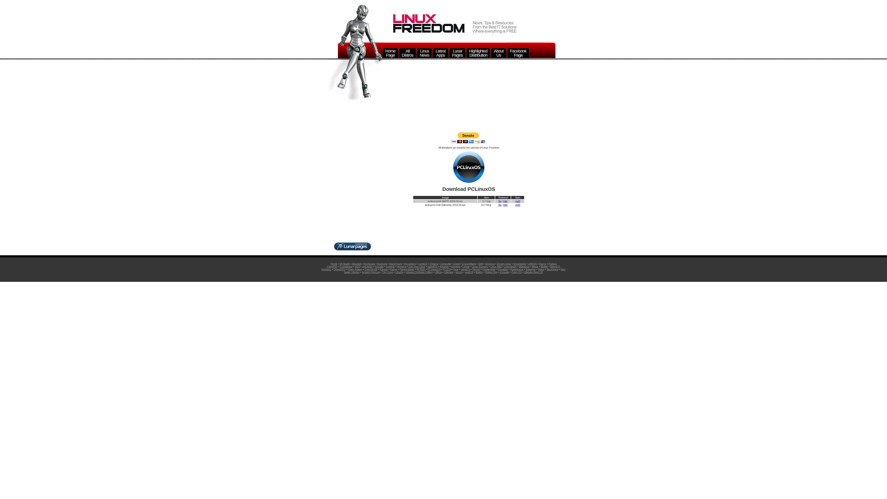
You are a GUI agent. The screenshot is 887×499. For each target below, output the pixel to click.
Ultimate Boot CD (533, 272)
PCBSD (421, 269)
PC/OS (447, 269)
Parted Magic (407, 269)
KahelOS (432, 266)
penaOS (465, 269)
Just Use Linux (416, 266)
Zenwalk (504, 272)
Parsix (393, 269)
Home (334, 263)
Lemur (466, 266)
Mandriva (524, 266)
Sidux (541, 269)
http (505, 201)
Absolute (357, 263)
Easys (542, 263)
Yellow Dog (491, 272)
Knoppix (444, 266)
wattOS (469, 272)
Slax (563, 269)
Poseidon (503, 269)
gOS (357, 266)
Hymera (401, 266)
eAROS (532, 263)
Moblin (544, 266)
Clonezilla (445, 263)
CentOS (422, 263)
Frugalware (346, 266)
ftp (499, 201)
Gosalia (379, 266)
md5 (517, 201)
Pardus (384, 269)
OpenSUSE (371, 269)
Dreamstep (519, 263)
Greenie (390, 266)
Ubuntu (399, 272)
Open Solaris (355, 269)
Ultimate (448, 272)
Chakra (434, 263)
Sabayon (531, 269)
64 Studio (345, 263)
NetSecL (326, 269)
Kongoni (455, 266)
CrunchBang (469, 263)
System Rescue (371, 272)
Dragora (490, 263)
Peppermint (489, 269)
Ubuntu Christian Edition (419, 272)
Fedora (553, 263)
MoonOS (555, 266)
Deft (480, 263)
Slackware (552, 269)
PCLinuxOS (434, 269)
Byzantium (410, 263)
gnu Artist (367, 266)
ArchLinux (369, 263)
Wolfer (479, 272)
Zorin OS (516, 272)
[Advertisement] (468, 97)
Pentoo (476, 269)
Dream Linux (504, 263)
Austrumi (382, 263)
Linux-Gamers (480, 266)
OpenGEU (339, 269)
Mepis (535, 266)
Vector (459, 272)
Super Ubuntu (351, 272)
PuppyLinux (516, 269)
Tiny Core (387, 272)
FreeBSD (332, 266)
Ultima (438, 272)
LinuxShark (510, 266)
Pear (456, 269)
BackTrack (395, 263)
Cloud (456, 263)
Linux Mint (496, 266)
